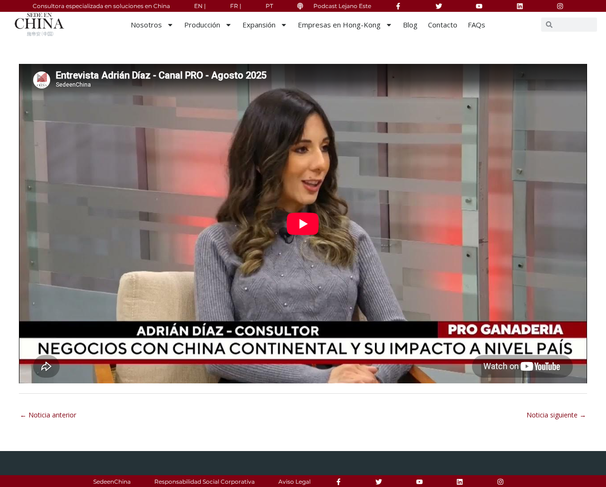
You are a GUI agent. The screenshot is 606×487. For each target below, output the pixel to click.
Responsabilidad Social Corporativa (204, 481)
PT (269, 5)
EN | (200, 5)
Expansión (259, 24)
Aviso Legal (294, 481)
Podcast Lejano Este (342, 5)
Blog (410, 24)
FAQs (476, 24)
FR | (235, 5)
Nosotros (146, 24)
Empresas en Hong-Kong (339, 24)
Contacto (442, 24)
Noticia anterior (48, 414)
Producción (202, 24)
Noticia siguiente (556, 414)
